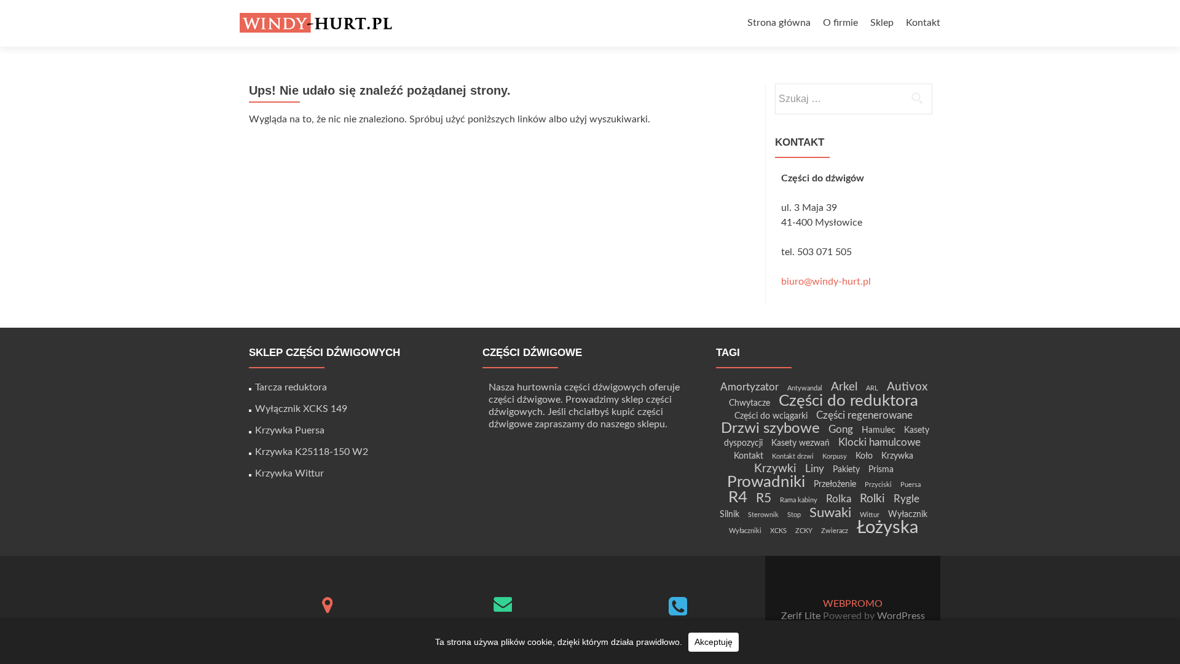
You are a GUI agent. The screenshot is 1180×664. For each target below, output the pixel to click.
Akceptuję (713, 642)
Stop (794, 515)
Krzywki (775, 469)
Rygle (906, 499)
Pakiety (846, 469)
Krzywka (897, 455)
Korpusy (834, 456)
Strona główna (779, 23)
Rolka (838, 499)
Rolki (872, 499)
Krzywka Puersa (289, 430)
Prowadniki (766, 482)
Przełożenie (835, 484)
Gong (840, 429)
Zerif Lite (802, 616)
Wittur (869, 515)
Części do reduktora (848, 401)
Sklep (882, 23)
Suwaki (830, 513)
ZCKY (803, 531)
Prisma (881, 469)
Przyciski (878, 484)
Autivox (907, 387)
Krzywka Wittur (289, 473)
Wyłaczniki (745, 531)
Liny (814, 469)
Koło (864, 455)
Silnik (729, 514)
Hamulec (878, 430)
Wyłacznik (907, 514)
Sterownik (763, 515)
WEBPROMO (853, 604)
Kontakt (923, 23)
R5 (763, 498)
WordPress (900, 616)
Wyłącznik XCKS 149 (301, 409)
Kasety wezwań (800, 443)
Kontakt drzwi (793, 456)
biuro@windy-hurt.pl (826, 282)
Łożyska (887, 527)
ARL (872, 388)
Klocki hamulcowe (879, 442)
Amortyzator (749, 387)
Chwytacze (749, 403)
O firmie (840, 23)
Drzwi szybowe (770, 428)
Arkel (844, 387)
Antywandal (804, 388)
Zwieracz (834, 531)
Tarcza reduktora (291, 387)
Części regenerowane (864, 415)
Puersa (910, 484)
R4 (737, 497)
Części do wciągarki (771, 416)
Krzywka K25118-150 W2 (311, 452)
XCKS (778, 531)
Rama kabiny (798, 500)
